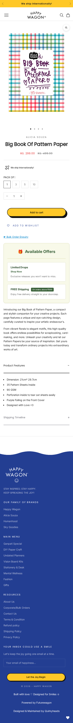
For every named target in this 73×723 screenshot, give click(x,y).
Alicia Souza (36, 137)
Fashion (8, 579)
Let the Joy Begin (36, 677)
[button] (36, 365)
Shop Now (16, 271)
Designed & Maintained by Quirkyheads (36, 710)
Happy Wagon (12, 509)
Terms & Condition (14, 619)
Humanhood (11, 521)
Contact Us (10, 613)
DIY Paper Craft (13, 549)
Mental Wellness (13, 573)
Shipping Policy (12, 631)
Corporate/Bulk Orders (17, 607)
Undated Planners (14, 555)
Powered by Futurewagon (37, 702)
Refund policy (11, 625)
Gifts (6, 585)
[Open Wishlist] (67, 717)
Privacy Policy (12, 637)
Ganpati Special (13, 543)
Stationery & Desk (14, 567)
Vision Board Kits (13, 561)
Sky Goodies (11, 527)
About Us (9, 601)
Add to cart (36, 212)
